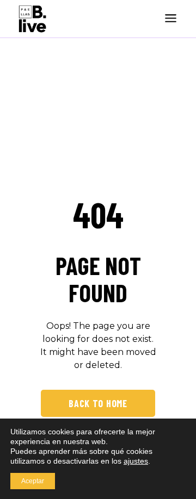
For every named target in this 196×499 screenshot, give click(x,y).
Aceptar (32, 481)
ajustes (136, 461)
